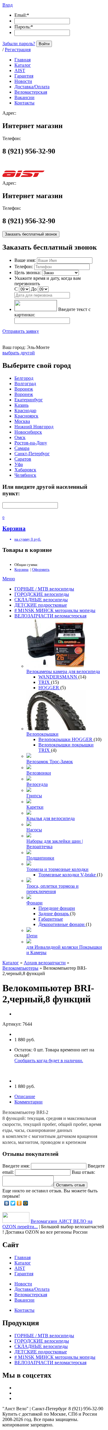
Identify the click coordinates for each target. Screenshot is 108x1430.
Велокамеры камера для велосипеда (63, 671)
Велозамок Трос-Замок (49, 761)
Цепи (32, 935)
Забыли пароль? (18, 43)
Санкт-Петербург (32, 453)
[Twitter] (13, 1203)
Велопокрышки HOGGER (66, 739)
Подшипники (40, 857)
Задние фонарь (54, 913)
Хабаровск (25, 469)
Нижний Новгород (33, 426)
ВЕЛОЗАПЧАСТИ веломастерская (50, 615)
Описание (24, 1096)
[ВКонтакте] (7, 1203)
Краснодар (25, 410)
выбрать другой (18, 352)
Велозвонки (38, 772)
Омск (20, 437)
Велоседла (37, 784)
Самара (21, 448)
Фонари (34, 902)
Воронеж (23, 388)
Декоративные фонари (62, 924)
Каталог (10, 962)
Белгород (23, 378)
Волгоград (25, 383)
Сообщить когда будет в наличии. (48, 1060)
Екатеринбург (28, 399)
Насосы (34, 829)
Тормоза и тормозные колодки (57, 869)
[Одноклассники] (19, 1203)
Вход (7, 4)
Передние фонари (56, 908)
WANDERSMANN (58, 676)
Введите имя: (16, 1165)
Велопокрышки (42, 734)
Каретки (35, 807)
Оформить (41, 569)
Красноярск (26, 415)
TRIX (44, 682)
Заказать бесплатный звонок (31, 234)
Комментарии (28, 1101)
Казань (21, 405)
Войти (44, 44)
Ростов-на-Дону (30, 442)
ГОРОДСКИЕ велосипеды (41, 594)
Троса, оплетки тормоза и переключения (52, 888)
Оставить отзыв (70, 1185)
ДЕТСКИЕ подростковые (40, 605)
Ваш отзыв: (83, 1172)
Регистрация (18, 49)
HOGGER (49, 687)
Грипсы (34, 795)
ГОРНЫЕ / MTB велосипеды (44, 588)
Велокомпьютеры (20, 968)
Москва (22, 421)
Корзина (21, 569)
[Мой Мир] (25, 1203)
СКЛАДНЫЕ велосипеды (41, 599)
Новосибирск (28, 432)
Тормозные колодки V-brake (67, 874)
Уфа (18, 464)
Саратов (22, 459)
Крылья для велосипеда (50, 818)
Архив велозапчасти (45, 962)
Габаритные (50, 919)
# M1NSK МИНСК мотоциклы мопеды (54, 610)
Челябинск (25, 475)
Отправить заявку (20, 331)
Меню (8, 578)
